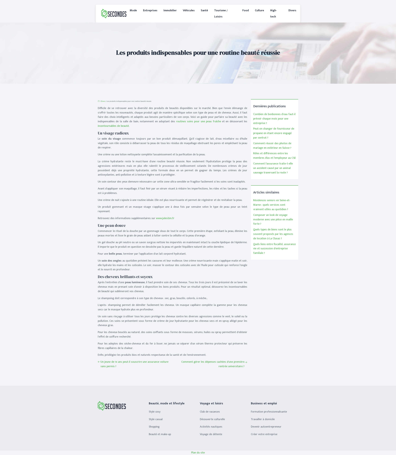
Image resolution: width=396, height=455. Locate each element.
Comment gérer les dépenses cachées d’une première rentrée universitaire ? (212, 364)
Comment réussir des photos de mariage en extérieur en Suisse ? (272, 145)
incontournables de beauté (113, 126)
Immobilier (170, 10)
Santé (204, 10)
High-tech (273, 13)
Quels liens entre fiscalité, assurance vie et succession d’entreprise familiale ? (274, 249)
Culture (259, 10)
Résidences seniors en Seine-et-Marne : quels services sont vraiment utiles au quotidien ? (271, 205)
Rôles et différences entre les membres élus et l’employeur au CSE (274, 155)
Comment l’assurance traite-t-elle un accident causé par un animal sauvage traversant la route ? (273, 168)
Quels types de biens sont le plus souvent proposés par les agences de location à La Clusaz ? (273, 234)
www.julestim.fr (165, 218)
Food (245, 10)
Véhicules (189, 10)
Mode (133, 10)
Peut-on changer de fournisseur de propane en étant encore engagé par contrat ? (273, 133)
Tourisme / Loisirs (221, 13)
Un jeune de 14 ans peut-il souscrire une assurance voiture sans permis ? (134, 364)
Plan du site (198, 452)
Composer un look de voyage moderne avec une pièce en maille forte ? (273, 219)
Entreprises (150, 10)
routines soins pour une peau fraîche (198, 121)
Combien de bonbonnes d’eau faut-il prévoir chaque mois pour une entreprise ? (274, 119)
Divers (292, 10)
